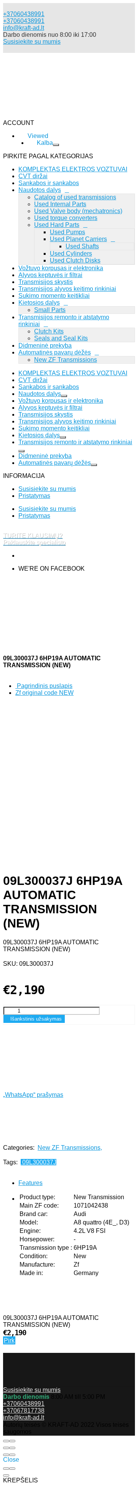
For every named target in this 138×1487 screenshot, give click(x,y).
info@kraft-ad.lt (23, 28)
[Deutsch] (42, 181)
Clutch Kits (49, 331)
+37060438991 (23, 21)
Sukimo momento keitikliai (54, 295)
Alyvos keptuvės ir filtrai (50, 275)
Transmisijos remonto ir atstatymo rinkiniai (75, 442)
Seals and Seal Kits (61, 338)
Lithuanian (32, 202)
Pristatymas (34, 495)
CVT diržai (33, 380)
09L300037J (38, 1162)
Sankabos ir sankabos (48, 387)
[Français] (38, 195)
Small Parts (50, 310)
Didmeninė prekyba (45, 345)
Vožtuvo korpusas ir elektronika (60, 268)
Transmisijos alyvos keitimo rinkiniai (67, 421)
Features (30, 1183)
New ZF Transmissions (65, 359)
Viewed (53, 220)
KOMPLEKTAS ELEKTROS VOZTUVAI (72, 373)
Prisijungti (57, 230)
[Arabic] (42, 167)
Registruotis (96, 230)
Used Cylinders (71, 253)
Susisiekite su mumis (32, 41)
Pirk (9, 1340)
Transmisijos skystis (45, 282)
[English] (42, 188)
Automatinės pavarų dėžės (54, 352)
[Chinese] (42, 174)
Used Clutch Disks (75, 260)
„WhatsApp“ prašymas (33, 1094)
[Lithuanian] (40, 160)
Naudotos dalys (39, 394)
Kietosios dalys (39, 302)
